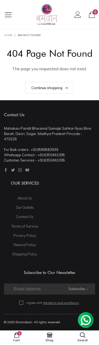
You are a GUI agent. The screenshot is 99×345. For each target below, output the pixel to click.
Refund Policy (25, 245)
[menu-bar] (11, 14)
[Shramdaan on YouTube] (27, 170)
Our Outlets (25, 207)
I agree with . (53, 303)
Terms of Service (24, 226)
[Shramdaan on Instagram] (20, 170)
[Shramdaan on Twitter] (13, 170)
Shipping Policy (24, 254)
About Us (24, 198)
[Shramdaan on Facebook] (6, 170)
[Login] (78, 14)
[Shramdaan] (46, 15)
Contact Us (25, 217)
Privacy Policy (24, 235)
